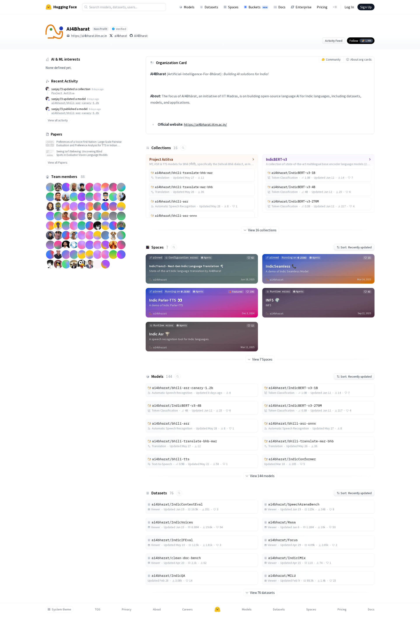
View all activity (58, 120)
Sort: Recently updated (356, 247)
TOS (97, 609)
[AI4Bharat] (54, 31)
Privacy (126, 609)
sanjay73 (57, 89)
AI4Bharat (141, 36)
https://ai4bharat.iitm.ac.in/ (205, 124)
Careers (187, 609)
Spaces (233, 7)
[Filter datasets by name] (179, 493)
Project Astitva (62, 93)
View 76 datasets (262, 592)
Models (189, 7)
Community (333, 59)
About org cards (361, 59)
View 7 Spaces (262, 359)
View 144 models (262, 476)
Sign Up (366, 7)
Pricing (322, 7)
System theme (61, 609)
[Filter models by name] (178, 376)
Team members (68, 176)
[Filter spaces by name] (174, 247)
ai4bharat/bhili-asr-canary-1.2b (75, 103)
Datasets (211, 7)
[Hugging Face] (217, 609)
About (157, 609)
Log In (349, 7)
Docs (281, 7)
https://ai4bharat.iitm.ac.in (89, 36)
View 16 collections (262, 230)
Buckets (257, 7)
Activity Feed (333, 41)
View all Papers (57, 162)
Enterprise (304, 7)
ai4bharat (120, 36)
